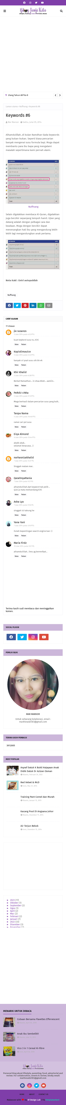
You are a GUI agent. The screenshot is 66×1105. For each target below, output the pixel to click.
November (15, 927)
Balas (17, 344)
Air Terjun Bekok (29, 825)
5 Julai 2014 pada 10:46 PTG (24, 417)
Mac (12, 913)
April (12, 911)
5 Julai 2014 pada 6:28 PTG (24, 376)
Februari (14, 916)
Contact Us (43, 1094)
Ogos (13, 908)
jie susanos (20, 331)
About (32, 1094)
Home (22, 1094)
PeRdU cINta (21, 392)
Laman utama (12, 106)
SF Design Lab (34, 1100)
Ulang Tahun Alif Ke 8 (18, 95)
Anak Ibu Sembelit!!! (28, 1033)
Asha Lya (19, 501)
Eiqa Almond (21, 434)
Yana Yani (19, 522)
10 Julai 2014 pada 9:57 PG (24, 546)
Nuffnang (23, 106)
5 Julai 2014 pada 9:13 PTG (24, 396)
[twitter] (36, 3)
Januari (14, 919)
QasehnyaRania (23, 478)
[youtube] (42, 3)
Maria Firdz (20, 542)
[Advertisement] (33, 54)
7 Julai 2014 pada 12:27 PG (24, 461)
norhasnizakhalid (24, 457)
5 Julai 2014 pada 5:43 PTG (24, 355)
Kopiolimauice (22, 351)
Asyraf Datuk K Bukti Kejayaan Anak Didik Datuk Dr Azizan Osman (40, 769)
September (16, 905)
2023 (12, 900)
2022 (12, 921)
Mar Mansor (13, 122)
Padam (23, 344)
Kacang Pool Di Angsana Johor (37, 811)
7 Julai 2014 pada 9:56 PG (23, 505)
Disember (15, 924)
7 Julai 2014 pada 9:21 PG (23, 481)
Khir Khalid (20, 372)
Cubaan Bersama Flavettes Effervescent (38, 1019)
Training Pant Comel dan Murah (37, 796)
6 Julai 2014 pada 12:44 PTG (24, 437)
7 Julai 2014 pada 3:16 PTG (24, 526)
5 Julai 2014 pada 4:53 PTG (24, 334)
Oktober (14, 902)
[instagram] (30, 3)
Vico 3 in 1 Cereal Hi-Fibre (30, 1048)
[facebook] (24, 3)
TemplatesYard (52, 1100)
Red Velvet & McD (30, 782)
